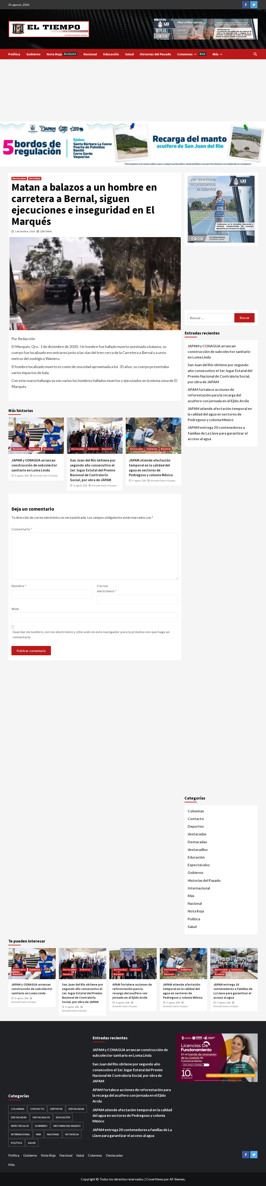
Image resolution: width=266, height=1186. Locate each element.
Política (14, 54)
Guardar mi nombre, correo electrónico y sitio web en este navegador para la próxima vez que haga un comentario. (91, 634)
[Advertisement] (133, 90)
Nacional (90, 54)
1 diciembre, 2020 (25, 231)
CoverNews (154, 1179)
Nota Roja (61, 54)
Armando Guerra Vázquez (45, 475)
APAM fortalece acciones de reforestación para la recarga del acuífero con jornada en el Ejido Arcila (218, 395)
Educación (111, 54)
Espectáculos (199, 865)
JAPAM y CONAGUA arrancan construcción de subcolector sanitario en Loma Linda (34, 465)
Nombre (18, 586)
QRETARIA (46, 231)
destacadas (197, 834)
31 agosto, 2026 (21, 475)
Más (216, 54)
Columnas (191, 54)
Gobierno (33, 54)
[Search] (255, 54)
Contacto (196, 819)
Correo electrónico (107, 588)
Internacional (199, 888)
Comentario (21, 529)
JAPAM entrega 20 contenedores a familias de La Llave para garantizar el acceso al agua (218, 433)
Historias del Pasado (155, 54)
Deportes (196, 826)
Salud (129, 54)
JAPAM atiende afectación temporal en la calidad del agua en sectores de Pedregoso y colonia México (151, 467)
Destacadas (19, 178)
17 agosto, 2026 (139, 480)
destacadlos (198, 849)
